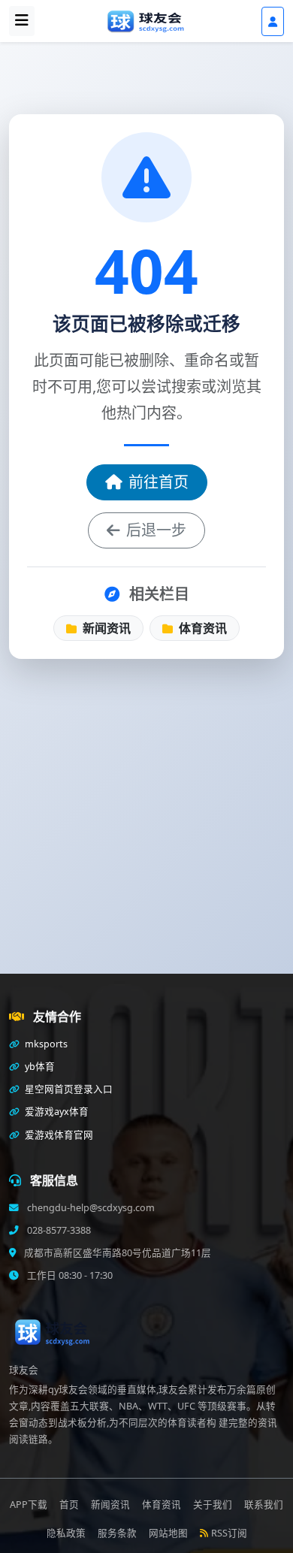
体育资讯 (201, 628)
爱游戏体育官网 (58, 1134)
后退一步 (156, 530)
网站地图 (168, 1533)
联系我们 (263, 1504)
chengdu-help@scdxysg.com (90, 1207)
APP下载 (28, 1504)
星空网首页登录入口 (68, 1089)
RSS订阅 (229, 1533)
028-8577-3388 (58, 1230)
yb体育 (39, 1066)
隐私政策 (66, 1533)
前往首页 (158, 482)
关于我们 (212, 1504)
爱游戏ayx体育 (56, 1111)
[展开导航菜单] (22, 21)
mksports (45, 1044)
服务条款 (117, 1533)
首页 (69, 1504)
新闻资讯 (105, 628)
